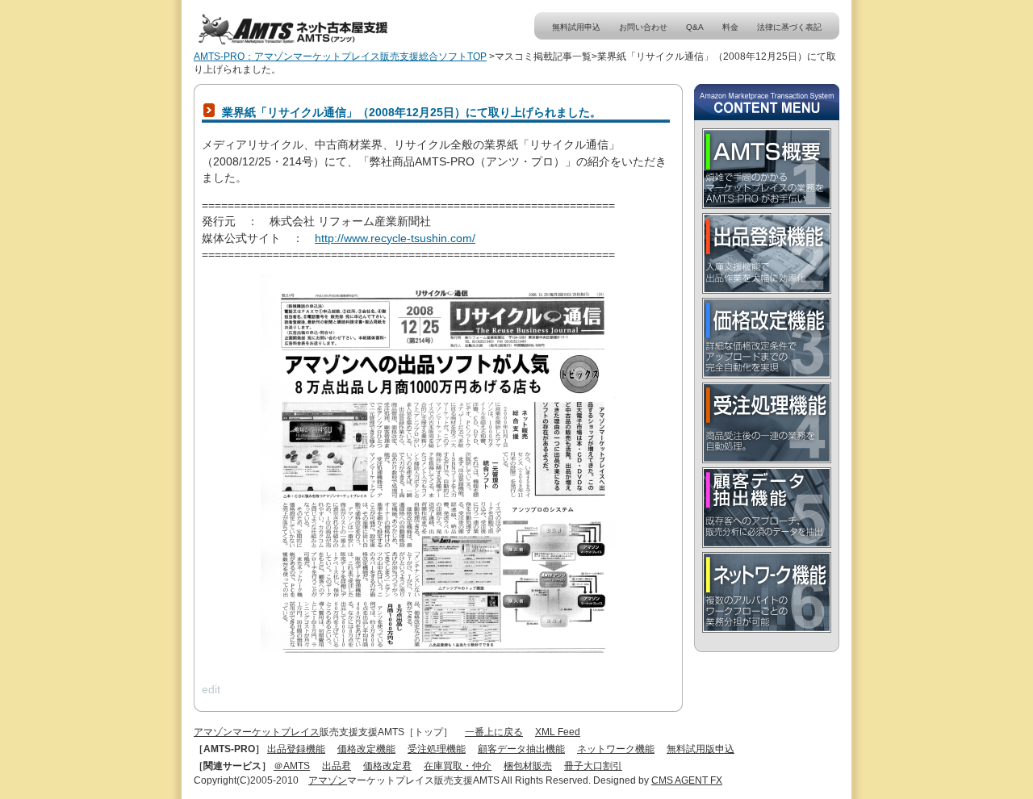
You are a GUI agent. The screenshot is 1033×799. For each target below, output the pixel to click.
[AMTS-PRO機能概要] (766, 168)
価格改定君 (387, 766)
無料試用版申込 (700, 749)
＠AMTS (292, 766)
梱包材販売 (528, 766)
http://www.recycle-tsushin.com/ (395, 238)
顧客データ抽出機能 (521, 749)
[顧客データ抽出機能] (766, 507)
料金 (730, 27)
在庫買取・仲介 (457, 766)
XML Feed (557, 732)
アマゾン (327, 780)
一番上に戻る (494, 732)
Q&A (695, 27)
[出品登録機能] (766, 253)
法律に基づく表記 (789, 27)
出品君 (336, 766)
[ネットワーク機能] (766, 592)
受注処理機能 (437, 749)
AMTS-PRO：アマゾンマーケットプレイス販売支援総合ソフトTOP (340, 56)
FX (716, 780)
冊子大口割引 (593, 766)
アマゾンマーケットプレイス (257, 732)
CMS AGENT (680, 780)
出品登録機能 (296, 749)
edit (211, 689)
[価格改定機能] (766, 338)
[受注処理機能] (766, 423)
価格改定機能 (366, 749)
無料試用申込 (576, 27)
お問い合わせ (643, 27)
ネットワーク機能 (616, 749)
